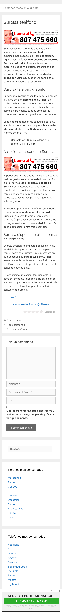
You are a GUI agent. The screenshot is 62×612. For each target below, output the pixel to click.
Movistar (13, 562)
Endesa (12, 575)
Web (13, 297)
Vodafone (13, 544)
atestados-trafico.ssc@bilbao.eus (32, 304)
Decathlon (14, 499)
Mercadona (14, 477)
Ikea (10, 517)
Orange (12, 553)
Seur (10, 549)
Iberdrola (13, 571)
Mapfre (12, 579)
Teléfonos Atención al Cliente (20, 7)
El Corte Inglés (16, 508)
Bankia (12, 513)
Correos (12, 486)
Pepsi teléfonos (16, 324)
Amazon (12, 558)
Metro (11, 504)
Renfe (11, 482)
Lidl (10, 491)
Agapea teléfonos (17, 329)
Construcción (14, 320)
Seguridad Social (18, 566)
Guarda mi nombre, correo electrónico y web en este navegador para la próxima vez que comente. (30, 414)
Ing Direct (13, 584)
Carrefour (13, 495)
